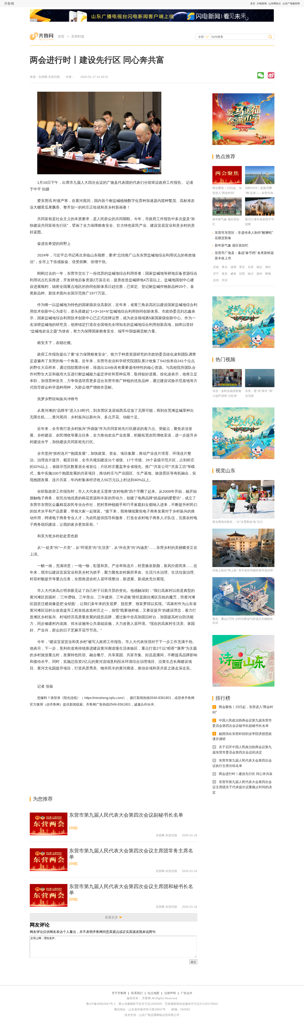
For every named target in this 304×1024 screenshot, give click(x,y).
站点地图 (153, 993)
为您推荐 (43, 799)
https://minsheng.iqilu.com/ (103, 698)
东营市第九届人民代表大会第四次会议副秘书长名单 (126, 815)
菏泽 (224, 280)
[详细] (73, 828)
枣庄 (242, 267)
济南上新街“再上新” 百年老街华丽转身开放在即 (242, 570)
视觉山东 (225, 470)
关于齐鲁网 (119, 993)
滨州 (216, 280)
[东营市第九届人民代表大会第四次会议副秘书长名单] (48, 824)
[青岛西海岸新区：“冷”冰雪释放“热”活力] (243, 499)
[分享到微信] (260, 75)
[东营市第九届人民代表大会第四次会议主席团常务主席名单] (48, 859)
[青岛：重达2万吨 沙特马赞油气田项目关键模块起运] (243, 596)
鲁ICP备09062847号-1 (101, 1003)
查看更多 (111, 917)
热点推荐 (225, 156)
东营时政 (77, 36)
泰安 (224, 273)
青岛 (224, 267)
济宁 (216, 273)
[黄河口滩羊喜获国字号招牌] (259, 214)
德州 (259, 273)
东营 (61, 36)
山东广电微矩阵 (291, 3)
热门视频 (225, 359)
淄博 (233, 267)
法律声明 (170, 993)
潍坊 (268, 267)
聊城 (268, 273)
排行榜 (222, 698)
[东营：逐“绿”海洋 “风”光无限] (259, 378)
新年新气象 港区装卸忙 (232, 245)
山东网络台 (274, 3)
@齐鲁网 (53, 704)
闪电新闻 (262, 3)
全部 (201, 36)
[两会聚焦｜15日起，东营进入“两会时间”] (227, 183)
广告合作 (186, 993)
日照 (242, 273)
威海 (233, 273)
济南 (216, 267)
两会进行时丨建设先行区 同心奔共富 (246, 774)
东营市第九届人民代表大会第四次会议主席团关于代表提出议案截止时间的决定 (242, 787)
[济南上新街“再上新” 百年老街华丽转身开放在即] (243, 548)
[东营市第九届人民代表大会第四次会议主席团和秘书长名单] (48, 895)
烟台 (259, 267)
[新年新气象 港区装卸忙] (227, 214)
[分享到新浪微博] (271, 75)
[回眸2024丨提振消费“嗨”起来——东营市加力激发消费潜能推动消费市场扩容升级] (259, 183)
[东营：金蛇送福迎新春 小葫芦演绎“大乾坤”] (227, 378)
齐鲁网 (9, 3)
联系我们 (137, 993)
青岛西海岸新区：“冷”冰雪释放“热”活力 (237, 521)
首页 (252, 3)
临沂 (251, 273)
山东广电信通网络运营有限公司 (159, 1015)
